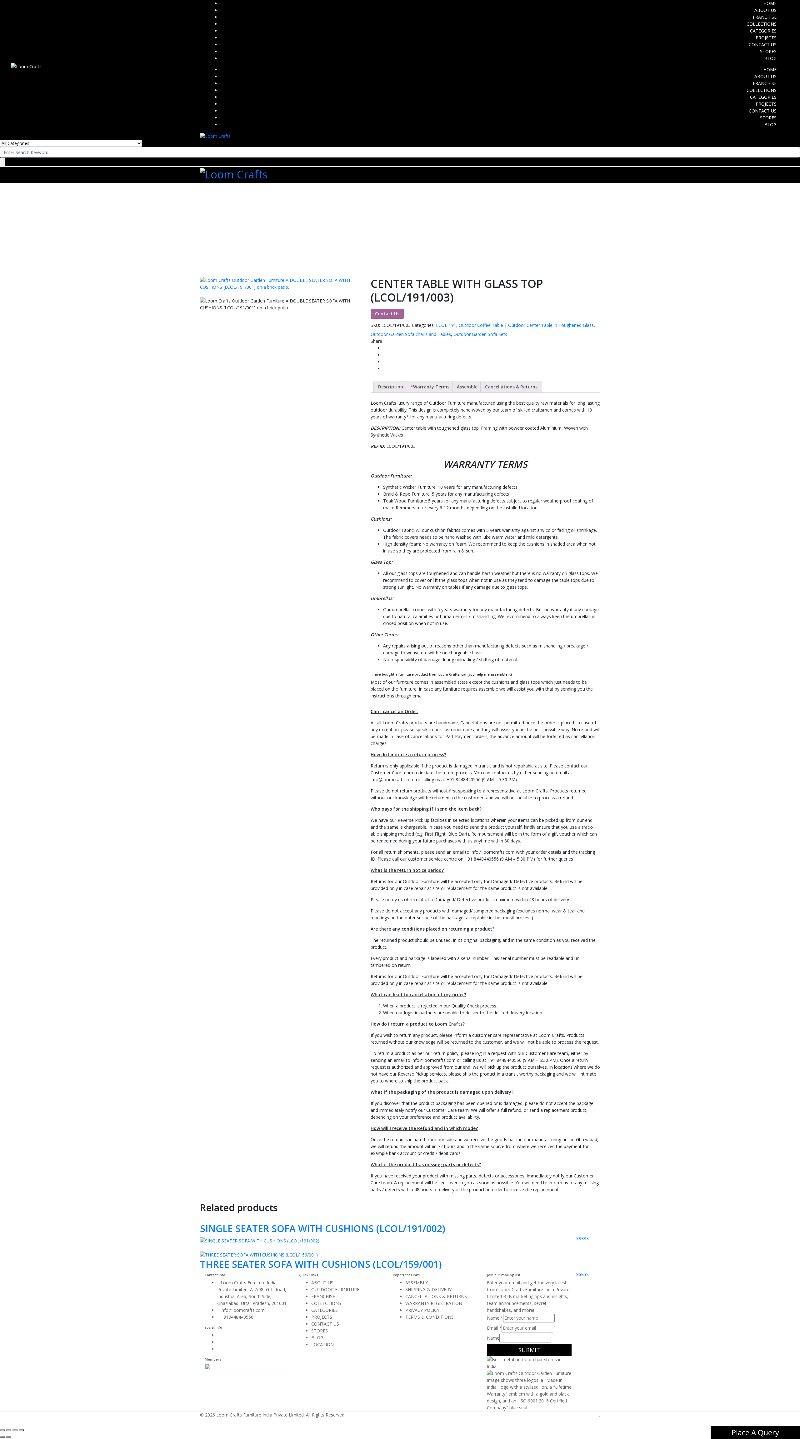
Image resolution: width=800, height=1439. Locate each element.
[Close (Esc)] (2, 1430)
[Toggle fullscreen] (15, 1430)
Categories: (423, 325)
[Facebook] (219, 1335)
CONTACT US (763, 44)
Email (494, 1328)
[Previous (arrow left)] (2, 1437)
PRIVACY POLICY (422, 1310)
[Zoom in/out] (21, 1430)
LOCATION (322, 1344)
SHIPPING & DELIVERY (428, 1289)
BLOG (770, 58)
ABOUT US (765, 10)
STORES (768, 51)
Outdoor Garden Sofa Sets (480, 334)
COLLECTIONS (762, 24)
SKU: (375, 325)
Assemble (467, 387)
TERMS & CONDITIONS (429, 1317)
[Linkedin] (219, 1349)
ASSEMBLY (416, 1283)
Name (495, 1318)
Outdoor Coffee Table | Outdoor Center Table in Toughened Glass (526, 325)
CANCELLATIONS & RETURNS (436, 1296)
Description (390, 387)
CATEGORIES (763, 31)
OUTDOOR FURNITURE (335, 1289)
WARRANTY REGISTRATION (433, 1303)
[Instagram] (219, 1342)
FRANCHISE (765, 17)
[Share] (8, 1430)
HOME (770, 3)
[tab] (390, 387)
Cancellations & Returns (511, 387)
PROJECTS (766, 38)
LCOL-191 (446, 325)
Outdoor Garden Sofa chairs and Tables (411, 334)
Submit (529, 1350)
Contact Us (387, 314)
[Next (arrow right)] (8, 1437)
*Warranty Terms (430, 387)
